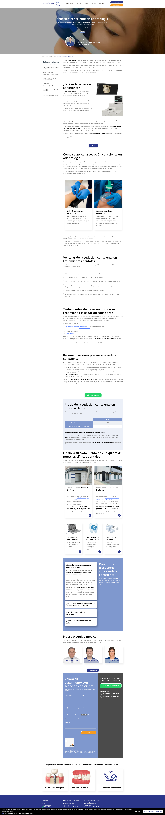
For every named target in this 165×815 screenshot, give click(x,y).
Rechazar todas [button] (138, 811)
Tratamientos (69, 3)
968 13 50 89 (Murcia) (111, 697)
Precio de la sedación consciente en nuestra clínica (50, 82)
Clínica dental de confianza (110, 787)
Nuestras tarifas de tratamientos (92, 538)
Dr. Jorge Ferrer (93, 660)
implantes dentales (84, 328)
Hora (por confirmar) (85, 707)
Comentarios (67, 722)
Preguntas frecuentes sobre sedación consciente (51, 90)
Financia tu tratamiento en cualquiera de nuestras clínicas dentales (51, 86)
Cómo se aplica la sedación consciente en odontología (51, 68)
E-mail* (82, 695)
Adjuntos (83, 713)
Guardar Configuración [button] (149, 811)
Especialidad (67, 713)
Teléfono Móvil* (68, 701)
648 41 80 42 (47, 806)
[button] (3, 813)
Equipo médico (45, 800)
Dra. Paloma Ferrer (114, 660)
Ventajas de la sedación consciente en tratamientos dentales (51, 71)
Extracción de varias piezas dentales (76, 326)
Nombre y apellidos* (69, 695)
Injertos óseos (70, 333)
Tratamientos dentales (111, 538)
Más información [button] (10, 811)
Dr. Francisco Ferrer (72, 660)
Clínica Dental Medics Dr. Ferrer (49, 56)
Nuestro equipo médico (48, 93)
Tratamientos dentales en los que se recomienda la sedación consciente (51, 75)
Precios (43, 803)
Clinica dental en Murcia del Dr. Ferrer (107, 489)
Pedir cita (117, 2)
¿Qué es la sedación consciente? (50, 64)
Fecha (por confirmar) (69, 707)
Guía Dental (103, 3)
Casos (43, 802)
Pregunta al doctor (94, 395)
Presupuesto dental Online (72, 538)
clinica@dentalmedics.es (89, 752)
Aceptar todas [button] (159, 811)
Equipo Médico (93, 670)
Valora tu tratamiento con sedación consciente (51, 96)
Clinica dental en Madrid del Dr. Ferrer (78, 489)
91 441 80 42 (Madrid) (111, 694)
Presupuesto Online (46, 805)
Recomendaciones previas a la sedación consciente (49, 79)
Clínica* (82, 701)
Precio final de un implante (54, 787)
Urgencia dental (116, 5)
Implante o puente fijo (80, 787)
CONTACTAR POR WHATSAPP (112, 685)
